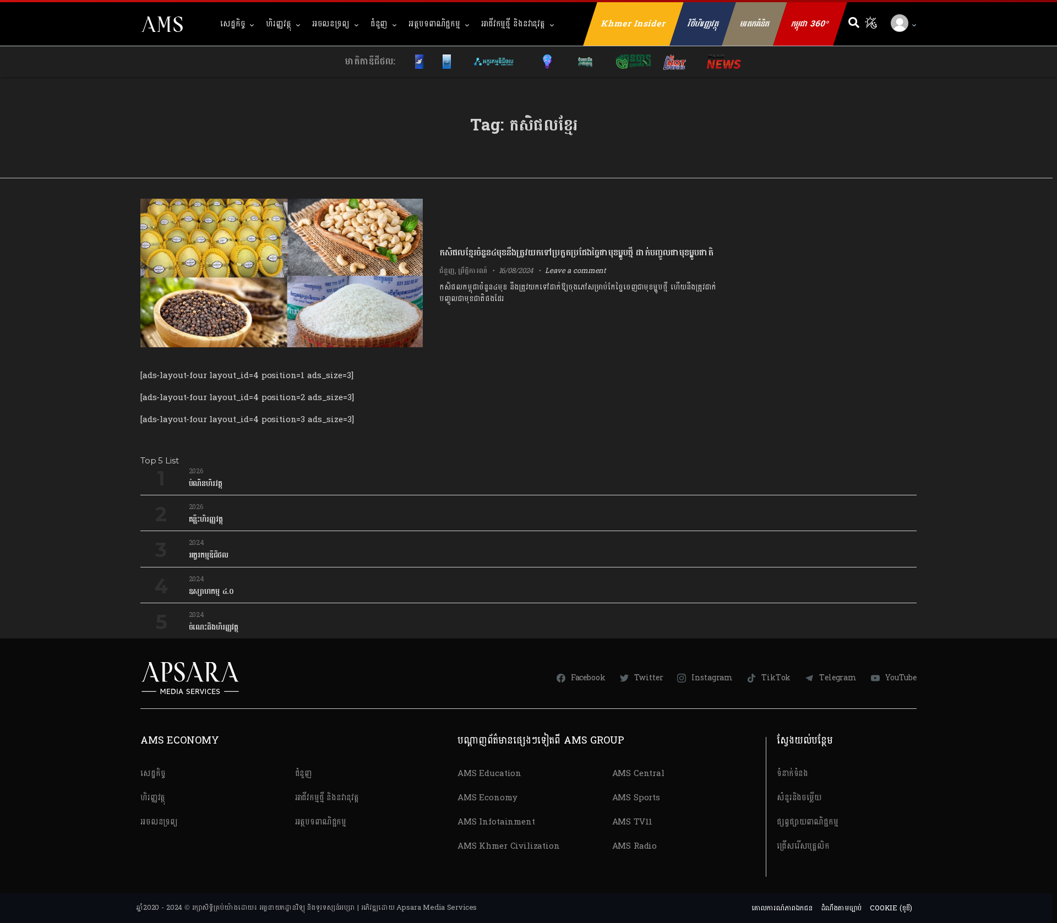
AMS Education (489, 773)
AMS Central (638, 773)
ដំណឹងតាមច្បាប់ (841, 908)
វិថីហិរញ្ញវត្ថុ (703, 24)
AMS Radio (634, 846)
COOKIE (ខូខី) (891, 908)
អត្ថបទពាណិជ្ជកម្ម (434, 24)
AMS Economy (487, 797)
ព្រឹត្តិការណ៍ (472, 270)
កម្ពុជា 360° (810, 24)
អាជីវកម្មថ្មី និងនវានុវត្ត (513, 24)
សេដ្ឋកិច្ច (232, 24)
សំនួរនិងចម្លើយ (799, 797)
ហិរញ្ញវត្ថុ (278, 24)
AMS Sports (636, 797)
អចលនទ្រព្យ (331, 24)
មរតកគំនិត (755, 24)
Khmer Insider (633, 24)
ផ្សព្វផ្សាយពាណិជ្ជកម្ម (807, 822)
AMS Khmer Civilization (508, 846)
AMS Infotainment (496, 822)
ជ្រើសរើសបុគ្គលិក (803, 846)
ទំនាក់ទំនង (792, 773)
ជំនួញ (379, 24)
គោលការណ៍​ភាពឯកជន (782, 908)
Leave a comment (575, 270)
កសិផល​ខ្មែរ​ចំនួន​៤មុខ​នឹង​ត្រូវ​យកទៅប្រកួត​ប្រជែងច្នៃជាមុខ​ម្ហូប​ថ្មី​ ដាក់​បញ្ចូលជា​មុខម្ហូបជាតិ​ (576, 252)
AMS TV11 (632, 822)
